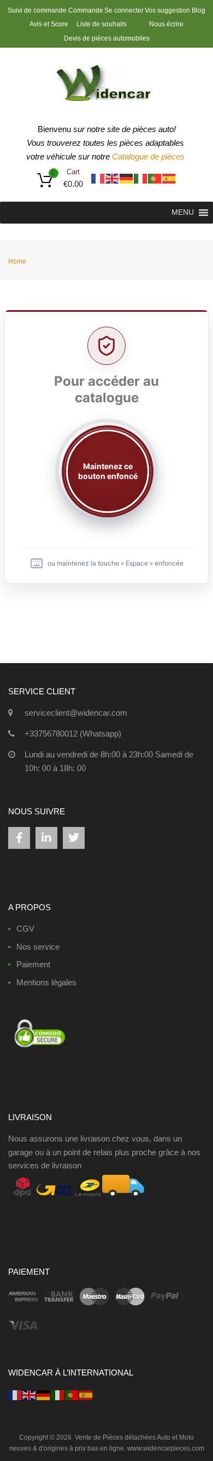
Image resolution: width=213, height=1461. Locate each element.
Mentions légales (46, 982)
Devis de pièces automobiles (107, 38)
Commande (85, 10)
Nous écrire (166, 24)
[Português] (155, 177)
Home (17, 261)
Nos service (38, 946)
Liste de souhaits (101, 24)
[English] (112, 177)
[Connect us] (19, 838)
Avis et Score (49, 24)
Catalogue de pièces (149, 156)
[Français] (98, 177)
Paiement (33, 964)
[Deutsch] (127, 177)
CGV (25, 928)
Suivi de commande (37, 10)
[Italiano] (141, 177)
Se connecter (124, 10)
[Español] (169, 177)
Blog (198, 10)
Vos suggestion (167, 10)
